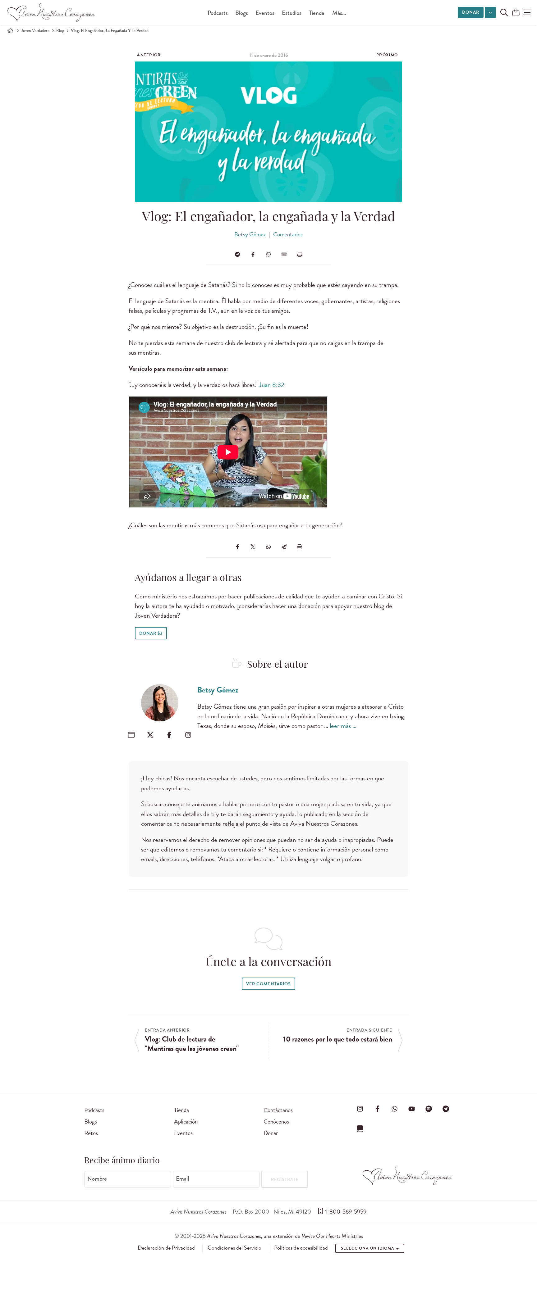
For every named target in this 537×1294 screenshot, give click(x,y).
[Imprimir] (299, 254)
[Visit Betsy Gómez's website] (131, 735)
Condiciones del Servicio (234, 1248)
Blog (60, 30)
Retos (91, 1132)
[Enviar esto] (284, 254)
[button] (526, 12)
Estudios (291, 13)
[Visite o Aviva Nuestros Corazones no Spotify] (429, 1109)
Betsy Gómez (250, 234)
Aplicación (186, 1121)
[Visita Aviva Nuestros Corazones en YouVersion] (360, 1128)
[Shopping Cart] (516, 13)
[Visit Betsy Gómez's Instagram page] (188, 735)
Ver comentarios (268, 984)
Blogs (241, 13)
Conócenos (276, 1121)
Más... (339, 13)
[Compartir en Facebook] (253, 254)
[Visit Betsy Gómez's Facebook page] (169, 735)
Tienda (316, 13)
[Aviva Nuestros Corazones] (52, 12)
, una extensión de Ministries (285, 1236)
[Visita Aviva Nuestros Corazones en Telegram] (446, 1109)
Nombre (97, 1179)
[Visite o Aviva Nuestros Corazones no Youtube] (411, 1109)
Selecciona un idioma (368, 1248)
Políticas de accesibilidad (301, 1248)
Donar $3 (151, 633)
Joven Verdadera (35, 30)
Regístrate (285, 1179)
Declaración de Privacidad (166, 1248)
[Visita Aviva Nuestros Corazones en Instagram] (360, 1109)
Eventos (264, 13)
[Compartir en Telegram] (237, 254)
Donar (470, 12)
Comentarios (288, 234)
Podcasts (218, 13)
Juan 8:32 (271, 385)
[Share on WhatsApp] (268, 254)
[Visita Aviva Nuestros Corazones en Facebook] (377, 1109)
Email (182, 1179)
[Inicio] (10, 30)
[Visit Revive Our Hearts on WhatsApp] (394, 1109)
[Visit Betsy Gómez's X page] (150, 735)
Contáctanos (278, 1110)
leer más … (343, 726)
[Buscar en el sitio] (504, 12)
